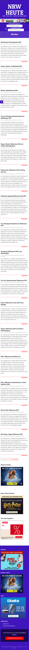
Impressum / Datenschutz (7, 646)
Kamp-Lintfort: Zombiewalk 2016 (11, 66)
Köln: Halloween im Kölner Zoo (11, 356)
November (21, 255)
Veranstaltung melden (15, 638)
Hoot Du (20, 646)
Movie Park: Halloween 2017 (10, 410)
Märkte (15, 44)
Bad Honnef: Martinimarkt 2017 (11, 42)
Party (25, 306)
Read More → (25, 61)
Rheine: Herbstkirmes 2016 (9, 90)
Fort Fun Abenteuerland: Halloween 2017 (14, 280)
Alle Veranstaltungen (7, 44)
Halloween (16, 68)
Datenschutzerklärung (9, 626)
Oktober (20, 44)
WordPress (14, 647)
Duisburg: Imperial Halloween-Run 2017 (13, 196)
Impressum (6, 623)
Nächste (16, 459)
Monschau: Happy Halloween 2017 (12, 434)
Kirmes (15, 92)
